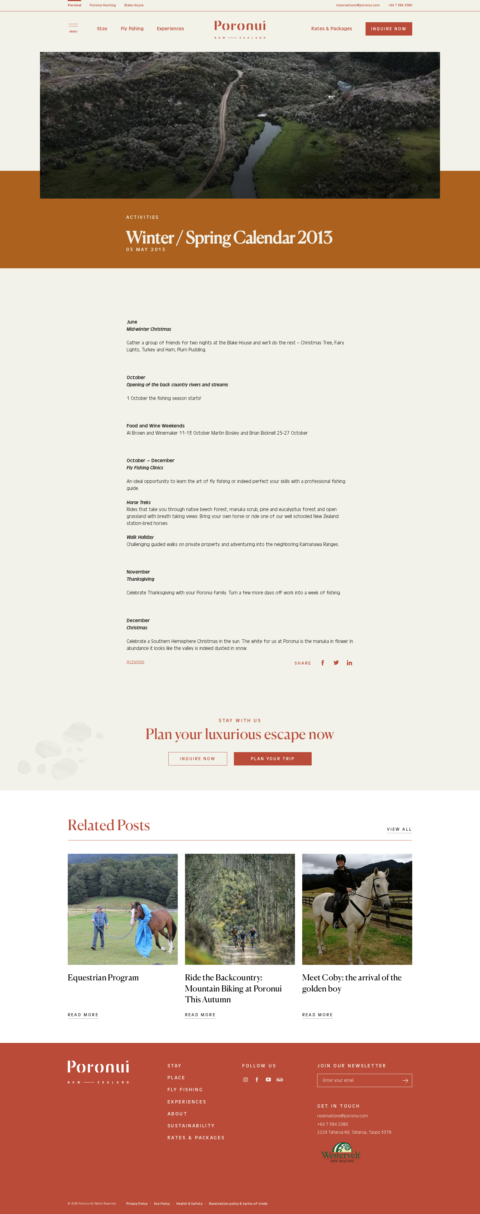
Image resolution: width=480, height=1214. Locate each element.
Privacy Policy (137, 1204)
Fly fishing (132, 29)
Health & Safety (189, 1204)
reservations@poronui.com (358, 5)
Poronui (74, 5)
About (178, 1114)
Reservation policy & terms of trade (238, 1204)
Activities (135, 661)
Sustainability (191, 1126)
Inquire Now (198, 758)
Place (177, 1078)
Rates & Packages (331, 29)
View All (399, 829)
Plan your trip (273, 758)
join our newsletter (351, 1066)
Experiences (170, 29)
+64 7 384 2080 (400, 5)
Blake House (134, 5)
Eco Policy (162, 1204)
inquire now (389, 28)
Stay (102, 29)
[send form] (405, 1080)
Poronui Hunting (103, 5)
